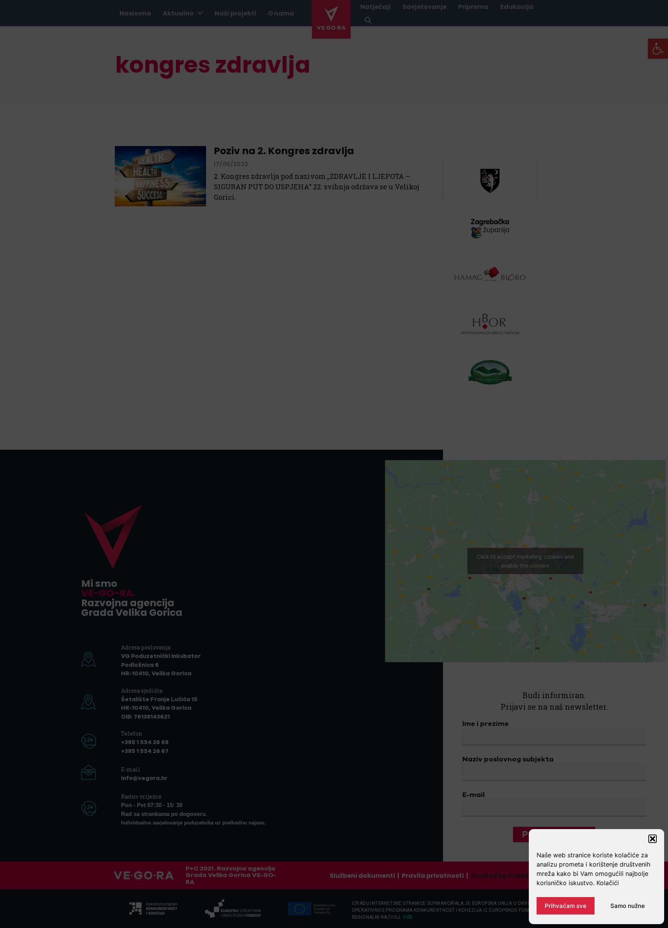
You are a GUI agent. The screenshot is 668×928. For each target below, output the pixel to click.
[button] (652, 839)
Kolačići (607, 883)
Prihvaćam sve (565, 905)
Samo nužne (627, 905)
